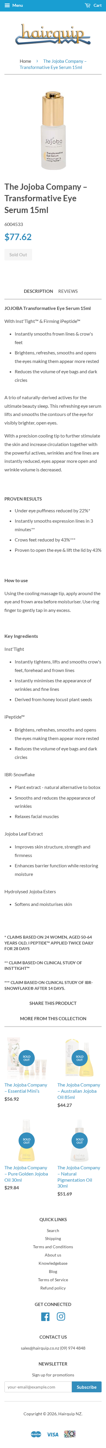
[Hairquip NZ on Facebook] (45, 1316)
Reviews (68, 291)
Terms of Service (53, 1279)
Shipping (53, 1238)
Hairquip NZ (70, 1413)
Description (38, 291)
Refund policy (53, 1288)
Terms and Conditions (53, 1246)
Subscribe (87, 1387)
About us (53, 1255)
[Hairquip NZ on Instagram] (61, 1316)
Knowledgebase (53, 1263)
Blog (53, 1271)
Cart (97, 5)
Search (53, 1230)
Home (25, 61)
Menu (17, 5)
